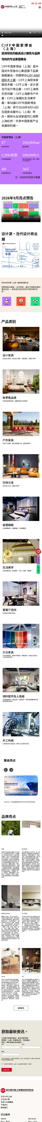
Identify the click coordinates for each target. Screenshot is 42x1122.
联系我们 (4, 1108)
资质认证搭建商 (7, 1102)
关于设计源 (5, 1100)
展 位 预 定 (38, 569)
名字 (2, 1045)
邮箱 (2, 1052)
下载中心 (4, 1105)
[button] (6, 771)
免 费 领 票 (38, 560)
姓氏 (23, 1045)
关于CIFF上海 (6, 1097)
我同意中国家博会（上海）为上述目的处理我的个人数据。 (18, 1064)
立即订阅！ (6, 1070)
